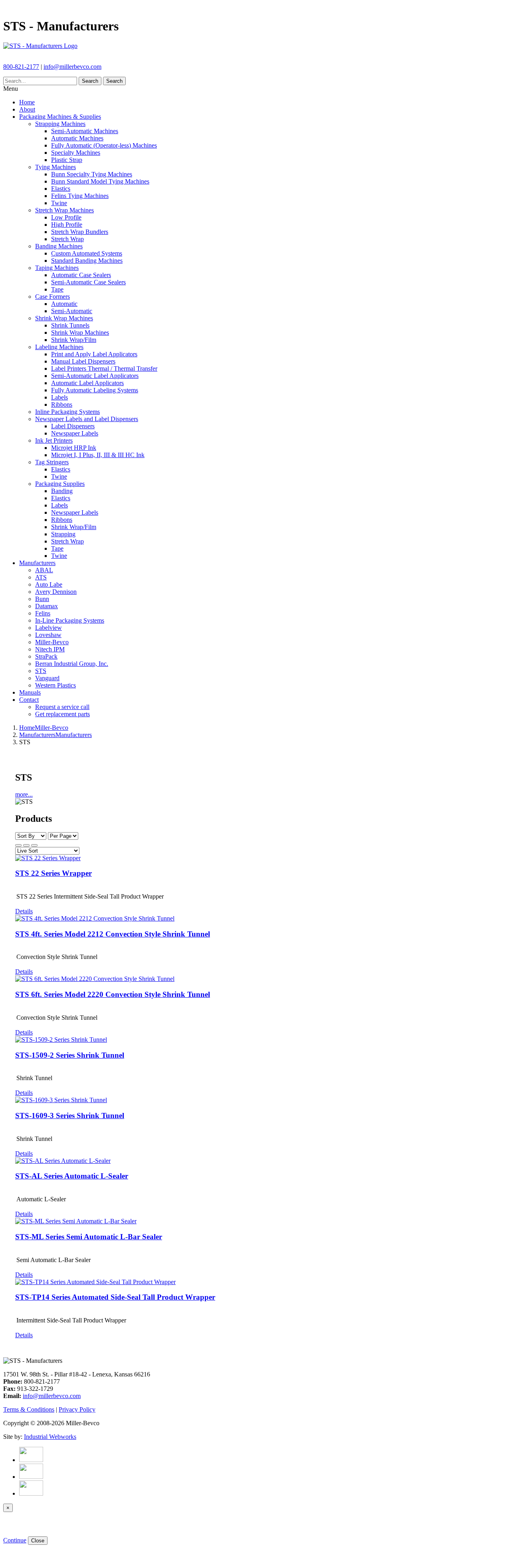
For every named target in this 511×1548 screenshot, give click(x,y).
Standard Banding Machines (87, 260)
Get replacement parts (62, 714)
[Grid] (18, 845)
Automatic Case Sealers (81, 275)
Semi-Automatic (71, 311)
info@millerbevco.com (72, 66)
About (27, 109)
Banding (62, 490)
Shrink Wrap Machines (64, 318)
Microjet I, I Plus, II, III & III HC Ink (98, 454)
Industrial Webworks (50, 1436)
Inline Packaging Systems (67, 411)
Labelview (48, 627)
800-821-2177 (21, 66)
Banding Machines (59, 246)
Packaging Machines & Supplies (60, 116)
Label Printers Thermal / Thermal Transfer (104, 368)
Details (24, 911)
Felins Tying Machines (80, 195)
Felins (42, 613)
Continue (14, 1540)
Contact (29, 699)
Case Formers (52, 296)
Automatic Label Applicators (87, 383)
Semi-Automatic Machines (84, 131)
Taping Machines (57, 267)
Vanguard (47, 678)
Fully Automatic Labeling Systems (94, 390)
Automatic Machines (77, 138)
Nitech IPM (50, 649)
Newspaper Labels (74, 433)
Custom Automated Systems (86, 253)
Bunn (42, 598)
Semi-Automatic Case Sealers (88, 282)
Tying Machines (55, 167)
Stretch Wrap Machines (64, 210)
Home (27, 102)
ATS (41, 577)
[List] (34, 845)
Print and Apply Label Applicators (94, 354)
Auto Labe (48, 584)
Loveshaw (48, 634)
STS (40, 670)
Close (37, 1541)
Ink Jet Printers (54, 440)
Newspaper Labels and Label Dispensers (86, 418)
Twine (59, 203)
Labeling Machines (59, 347)
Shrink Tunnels (70, 325)
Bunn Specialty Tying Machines (91, 174)
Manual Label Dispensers (83, 361)
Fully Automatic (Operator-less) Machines (104, 145)
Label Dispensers (73, 426)
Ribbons (61, 404)
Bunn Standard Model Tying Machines (100, 181)
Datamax (46, 606)
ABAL (44, 570)
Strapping (63, 534)
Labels (59, 397)
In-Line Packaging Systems (69, 620)
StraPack (46, 656)
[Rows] (26, 845)
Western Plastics (55, 685)
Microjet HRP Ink (73, 447)
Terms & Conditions (28, 1409)
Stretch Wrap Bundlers (79, 231)
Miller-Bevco (52, 642)
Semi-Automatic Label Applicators (95, 375)
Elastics (60, 188)
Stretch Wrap (67, 239)
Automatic (64, 303)
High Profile (66, 224)
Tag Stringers (52, 462)
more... (24, 794)
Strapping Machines (60, 123)
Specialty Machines (75, 152)
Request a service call (62, 706)
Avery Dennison (56, 591)
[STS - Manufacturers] (40, 45)
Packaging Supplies (60, 483)
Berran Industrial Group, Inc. (71, 663)
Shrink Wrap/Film (73, 339)
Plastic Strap (66, 159)
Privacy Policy (77, 1409)
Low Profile (66, 217)
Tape (57, 289)
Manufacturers (37, 562)
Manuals (30, 692)
